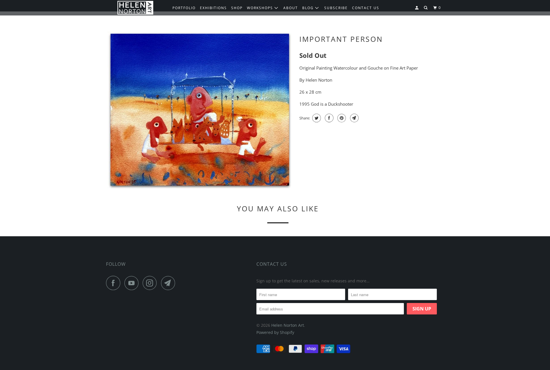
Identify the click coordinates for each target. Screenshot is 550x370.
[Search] (426, 8)
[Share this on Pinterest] (341, 118)
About (290, 7)
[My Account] (417, 8)
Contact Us (271, 264)
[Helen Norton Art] (135, 8)
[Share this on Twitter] (316, 118)
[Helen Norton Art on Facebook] (114, 283)
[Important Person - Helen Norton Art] (199, 111)
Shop (237, 7)
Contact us (365, 7)
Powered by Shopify (275, 332)
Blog (308, 7)
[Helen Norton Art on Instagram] (151, 283)
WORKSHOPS (260, 7)
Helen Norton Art (287, 325)
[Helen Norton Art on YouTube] (133, 283)
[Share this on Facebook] (328, 118)
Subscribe (336, 7)
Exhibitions (213, 7)
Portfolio (184, 7)
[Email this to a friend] (354, 118)
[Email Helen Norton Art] (169, 283)
